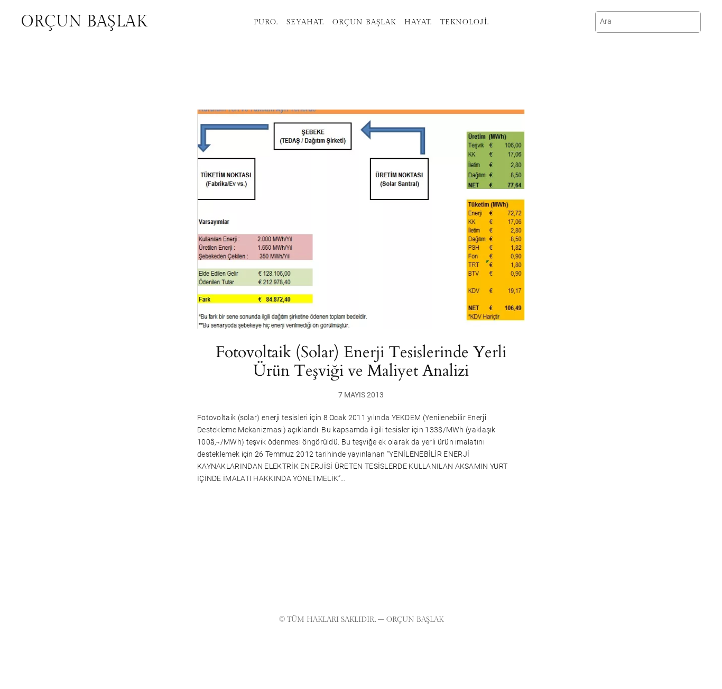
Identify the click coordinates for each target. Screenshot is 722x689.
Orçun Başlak (84, 22)
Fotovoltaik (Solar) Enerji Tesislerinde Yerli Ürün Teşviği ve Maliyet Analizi (361, 362)
